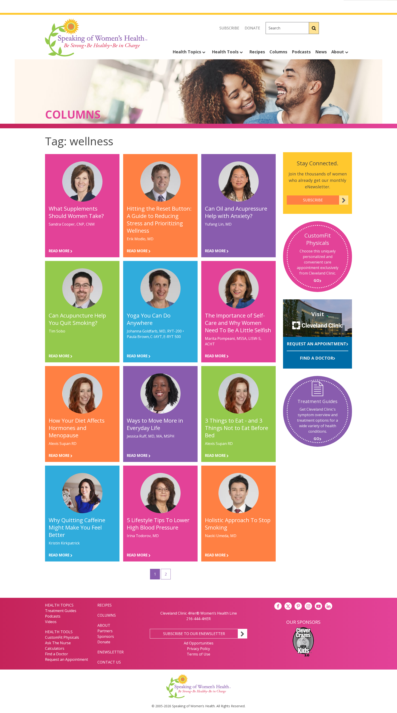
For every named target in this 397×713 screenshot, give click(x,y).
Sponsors (105, 636)
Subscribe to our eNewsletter (194, 633)
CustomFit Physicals (62, 637)
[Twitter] (338, 28)
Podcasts (301, 51)
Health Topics (187, 51)
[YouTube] (318, 606)
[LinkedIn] (328, 606)
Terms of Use (198, 654)
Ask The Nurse (58, 642)
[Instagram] (348, 28)
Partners (105, 630)
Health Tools (226, 51)
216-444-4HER (198, 618)
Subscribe (229, 28)
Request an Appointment (316, 343)
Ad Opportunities (198, 643)
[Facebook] (328, 28)
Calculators (54, 648)
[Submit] (314, 28)
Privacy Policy (198, 648)
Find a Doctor (316, 358)
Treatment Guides (60, 610)
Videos (51, 621)
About (338, 51)
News (321, 51)
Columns (278, 51)
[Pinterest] (298, 606)
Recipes (257, 51)
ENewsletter (110, 652)
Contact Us (109, 662)
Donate (252, 28)
